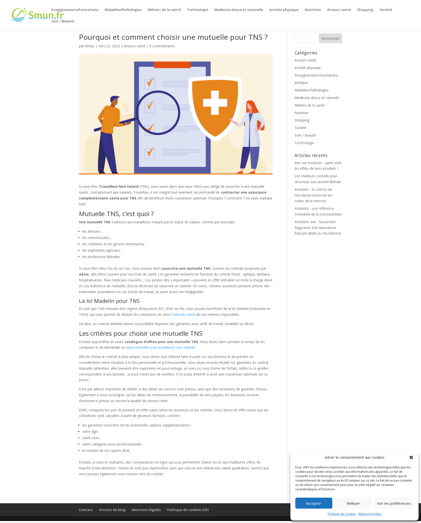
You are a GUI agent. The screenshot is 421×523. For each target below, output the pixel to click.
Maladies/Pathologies (123, 10)
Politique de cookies (342, 514)
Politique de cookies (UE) (188, 509)
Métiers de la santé (164, 10)
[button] (411, 457)
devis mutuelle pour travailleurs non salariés (160, 347)
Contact (86, 509)
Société (386, 10)
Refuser (353, 503)
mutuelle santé (183, 314)
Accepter (313, 503)
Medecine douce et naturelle (238, 10)
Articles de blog (112, 509)
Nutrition (313, 10)
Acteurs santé (339, 10)
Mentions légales (369, 514)
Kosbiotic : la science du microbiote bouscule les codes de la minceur (313, 195)
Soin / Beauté (62, 21)
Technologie (197, 10)
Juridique (301, 82)
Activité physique (283, 10)
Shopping (365, 10)
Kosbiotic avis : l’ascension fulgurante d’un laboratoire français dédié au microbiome (318, 227)
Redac (90, 46)
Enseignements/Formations (74, 10)
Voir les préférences (394, 503)
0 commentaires (162, 46)
